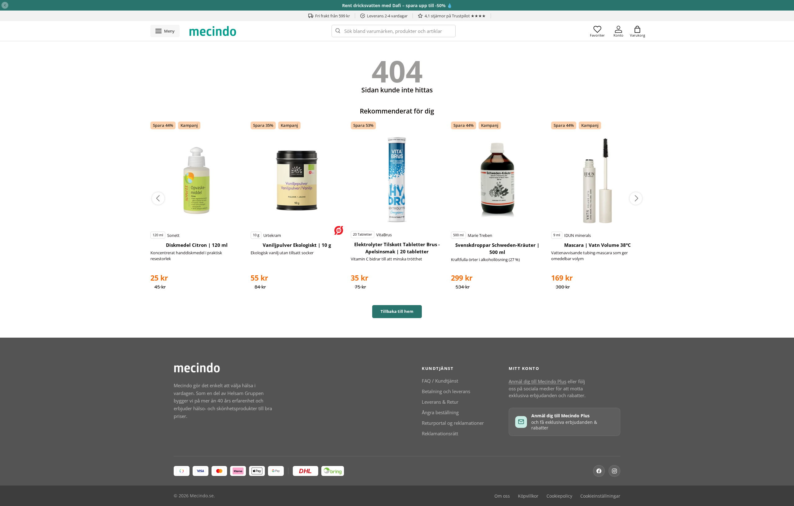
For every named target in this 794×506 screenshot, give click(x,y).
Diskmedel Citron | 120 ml (197, 245)
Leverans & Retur (440, 402)
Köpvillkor (528, 496)
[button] (637, 31)
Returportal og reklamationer (453, 423)
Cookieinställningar (600, 496)
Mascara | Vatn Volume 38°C (597, 245)
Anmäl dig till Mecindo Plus (537, 381)
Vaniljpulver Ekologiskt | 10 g (297, 245)
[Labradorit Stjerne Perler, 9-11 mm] (196, 180)
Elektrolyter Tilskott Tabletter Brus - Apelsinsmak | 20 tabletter (397, 248)
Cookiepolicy (559, 496)
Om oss (502, 496)
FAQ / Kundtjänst (440, 381)
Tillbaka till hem (397, 311)
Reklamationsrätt (440, 433)
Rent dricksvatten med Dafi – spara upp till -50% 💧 (397, 5)
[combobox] (394, 31)
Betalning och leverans (446, 391)
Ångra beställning (440, 412)
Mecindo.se (202, 496)
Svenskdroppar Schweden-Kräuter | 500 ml (497, 248)
